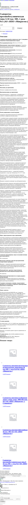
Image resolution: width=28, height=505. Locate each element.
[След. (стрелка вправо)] (1, 504)
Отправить (3, 477)
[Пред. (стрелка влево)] (0, 504)
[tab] (15, 33)
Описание (5, 33)
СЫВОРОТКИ (8, 31)
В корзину (20, 28)
